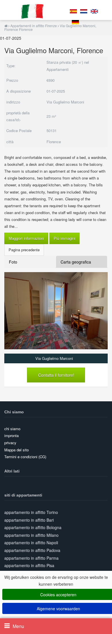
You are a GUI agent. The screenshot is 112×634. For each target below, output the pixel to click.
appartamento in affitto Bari (29, 520)
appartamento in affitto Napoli (31, 542)
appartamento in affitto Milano (31, 535)
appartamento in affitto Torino (31, 512)
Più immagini (64, 238)
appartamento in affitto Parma (31, 558)
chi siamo (12, 428)
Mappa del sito (16, 449)
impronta (11, 435)
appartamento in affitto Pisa (29, 565)
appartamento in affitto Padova (32, 550)
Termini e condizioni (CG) (25, 456)
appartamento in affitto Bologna (32, 527)
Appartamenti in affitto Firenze (33, 25)
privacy (10, 442)
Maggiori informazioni (26, 238)
